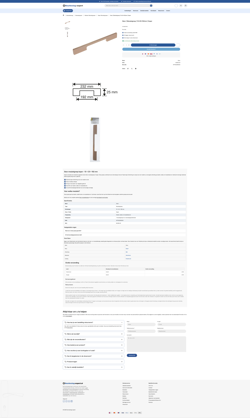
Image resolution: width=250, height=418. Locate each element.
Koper (127, 248)
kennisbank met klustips (102, 197)
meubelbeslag (66, 394)
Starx (65, 241)
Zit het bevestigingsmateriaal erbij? (73, 235)
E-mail (159, 321)
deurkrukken (66, 392)
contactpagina (68, 316)
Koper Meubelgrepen (103, 15)
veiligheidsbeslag (73, 392)
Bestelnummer (160, 328)
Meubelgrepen (78, 15)
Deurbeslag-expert (71, 409)
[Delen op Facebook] (127, 68)
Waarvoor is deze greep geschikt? (73, 230)
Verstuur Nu (132, 355)
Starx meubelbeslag (84, 197)
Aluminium (128, 255)
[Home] (63, 15)
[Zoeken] (151, 5)
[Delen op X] (131, 68)
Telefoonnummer (131, 328)
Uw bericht (129, 335)
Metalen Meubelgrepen (90, 15)
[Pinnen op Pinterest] (135, 68)
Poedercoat (128, 258)
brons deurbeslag (74, 389)
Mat (127, 252)
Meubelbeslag (69, 15)
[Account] (180, 5)
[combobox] (128, 5)
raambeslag (80, 392)
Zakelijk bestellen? (151, 49)
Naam (128, 321)
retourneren (70, 327)
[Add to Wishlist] (178, 45)
